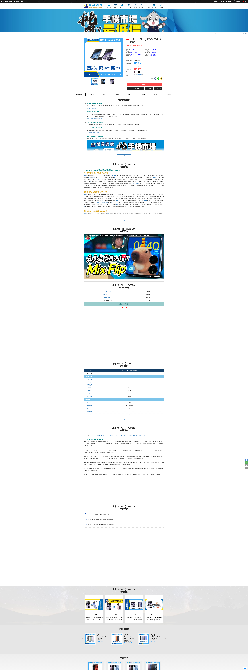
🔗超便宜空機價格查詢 (92, 108)
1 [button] (160, 594)
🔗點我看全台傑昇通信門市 (93, 133)
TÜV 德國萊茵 (136, 183)
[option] (103, 57)
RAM (145, 200)
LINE (247, 462)
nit (90, 181)
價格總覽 (109, 7)
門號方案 (148, 7)
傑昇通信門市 (139, 75)
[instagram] (215, 1)
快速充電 (89, 396)
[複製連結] (161, 78)
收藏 (150, 89)
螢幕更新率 (89, 411)
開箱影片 (105, 94)
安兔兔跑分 (117, 94)
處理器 (89, 382)
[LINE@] (222, 1)
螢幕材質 (89, 408)
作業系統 (89, 379)
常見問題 (156, 94)
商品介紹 (92, 94)
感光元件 (88, 215)
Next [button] (165, 606)
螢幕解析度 (89, 405)
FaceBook (246, 460)
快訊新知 (154, 7)
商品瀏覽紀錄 (246, 465)
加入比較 (159, 89)
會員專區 (238, 1)
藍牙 (107, 202)
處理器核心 (89, 385)
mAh (117, 204)
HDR (89, 414)
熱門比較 (169, 94)
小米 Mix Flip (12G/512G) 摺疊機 (129, 370)
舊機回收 (135, 7)
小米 (85, 175)
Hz (88, 177)
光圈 (106, 215)
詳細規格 (130, 94)
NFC (112, 202)
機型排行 (116, 7)
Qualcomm (118, 200)
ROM (152, 200)
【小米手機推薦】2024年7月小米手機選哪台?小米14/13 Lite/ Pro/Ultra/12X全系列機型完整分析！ (121, 435)
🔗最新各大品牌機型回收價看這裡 (94, 119)
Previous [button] (82, 606)
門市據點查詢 (144, 84)
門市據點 (141, 7)
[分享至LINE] (158, 78)
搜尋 (245, 1)
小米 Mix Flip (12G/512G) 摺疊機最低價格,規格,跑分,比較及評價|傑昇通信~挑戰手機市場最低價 (95, 7)
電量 (89, 394)
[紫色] (134, 72)
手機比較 (128, 7)
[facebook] (228, 1)
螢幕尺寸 (89, 402)
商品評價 (143, 94)
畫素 (108, 213)
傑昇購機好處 (79, 94)
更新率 (93, 177)
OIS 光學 (96, 215)
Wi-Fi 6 (103, 202)
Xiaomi (103, 200)
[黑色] (139, 72)
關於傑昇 (161, 7)
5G (95, 202)
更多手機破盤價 (135, 89)
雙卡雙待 (98, 202)
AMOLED (114, 175)
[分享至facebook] (155, 78)
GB (143, 200)
